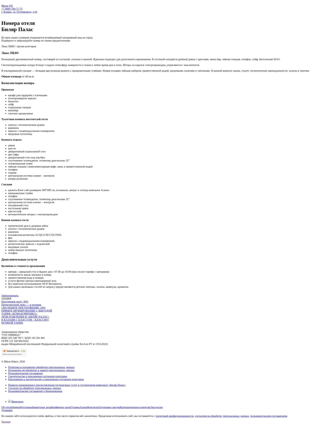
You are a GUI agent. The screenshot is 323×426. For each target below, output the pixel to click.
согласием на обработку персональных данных (222, 416)
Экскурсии (156, 407)
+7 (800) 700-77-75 (11, 8)
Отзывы (75, 407)
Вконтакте (17, 401)
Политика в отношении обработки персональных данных (41, 367)
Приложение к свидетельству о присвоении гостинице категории (46, 379)
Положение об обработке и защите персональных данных (41, 370)
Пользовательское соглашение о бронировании (35, 391)
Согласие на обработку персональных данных (34, 388)
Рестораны (26, 407)
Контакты (93, 407)
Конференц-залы (60, 407)
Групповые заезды (109, 407)
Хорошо (6, 421)
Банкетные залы (42, 407)
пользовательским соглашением (268, 416)
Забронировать (10, 295)
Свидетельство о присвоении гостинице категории (37, 376)
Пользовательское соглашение (25, 373)
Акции (83, 407)
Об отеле (6, 407)
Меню (4, 5)
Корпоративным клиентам (135, 407)
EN (11, 5)
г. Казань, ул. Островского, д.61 (19, 11)
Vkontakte (6, 410)
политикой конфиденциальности (175, 416)
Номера (16, 407)
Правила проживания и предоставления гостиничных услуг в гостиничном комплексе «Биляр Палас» (67, 385)
